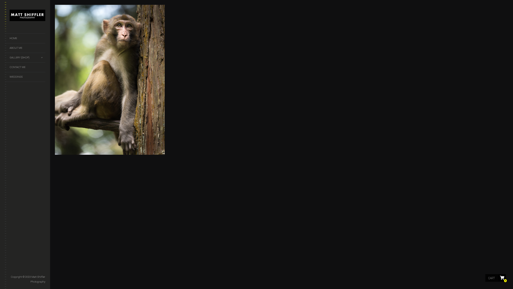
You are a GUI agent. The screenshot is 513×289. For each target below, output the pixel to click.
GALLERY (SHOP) (19, 57)
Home (13, 38)
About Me (16, 47)
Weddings (16, 76)
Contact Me (17, 67)
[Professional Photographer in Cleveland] (27, 16)
